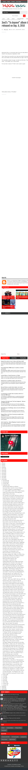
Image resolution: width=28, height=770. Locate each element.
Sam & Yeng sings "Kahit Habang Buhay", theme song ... (14, 595)
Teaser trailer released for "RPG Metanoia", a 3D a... (13, 662)
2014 (3, 473)
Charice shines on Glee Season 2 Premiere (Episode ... (14, 543)
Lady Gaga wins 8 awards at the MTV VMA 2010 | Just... (14, 589)
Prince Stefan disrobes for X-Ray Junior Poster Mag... (13, 649)
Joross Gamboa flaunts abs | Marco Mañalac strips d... (13, 608)
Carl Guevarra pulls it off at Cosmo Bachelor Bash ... (13, 611)
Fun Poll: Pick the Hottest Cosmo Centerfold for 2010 (13, 656)
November (5, 482)
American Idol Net (5, 736)
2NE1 (11, 29)
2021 (3, 463)
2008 (3, 687)
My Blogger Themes (20, 766)
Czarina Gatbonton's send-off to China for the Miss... (13, 499)
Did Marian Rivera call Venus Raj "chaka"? (11, 557)
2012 (3, 476)
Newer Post (3, 354)
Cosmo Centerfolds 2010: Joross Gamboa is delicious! (13, 670)
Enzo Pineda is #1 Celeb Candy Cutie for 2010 (12, 511)
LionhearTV (23, 736)
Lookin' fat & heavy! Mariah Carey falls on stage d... (13, 517)
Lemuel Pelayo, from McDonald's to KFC (11, 551)
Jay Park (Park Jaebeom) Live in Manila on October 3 (13, 555)
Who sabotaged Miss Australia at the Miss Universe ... (13, 630)
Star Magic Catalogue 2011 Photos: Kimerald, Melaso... (14, 567)
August (4, 674)
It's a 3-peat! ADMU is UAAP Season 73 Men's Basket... (14, 490)
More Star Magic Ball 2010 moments (10, 635)
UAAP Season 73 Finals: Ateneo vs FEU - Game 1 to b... (14, 536)
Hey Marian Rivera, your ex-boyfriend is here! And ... (13, 596)
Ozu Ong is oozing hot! (7, 577)
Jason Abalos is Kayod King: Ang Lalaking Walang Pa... (14, 571)
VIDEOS (23, 29)
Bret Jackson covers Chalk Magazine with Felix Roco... (14, 539)
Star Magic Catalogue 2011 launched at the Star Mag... (13, 642)
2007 (3, 689)
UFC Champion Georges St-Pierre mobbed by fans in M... (14, 532)
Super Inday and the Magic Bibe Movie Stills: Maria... (13, 540)
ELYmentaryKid (15, 736)
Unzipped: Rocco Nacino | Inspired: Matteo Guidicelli (13, 607)
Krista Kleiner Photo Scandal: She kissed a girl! (12, 576)
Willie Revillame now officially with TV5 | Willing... (12, 564)
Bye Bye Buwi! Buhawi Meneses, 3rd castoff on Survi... (14, 529)
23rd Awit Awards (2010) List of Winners (10, 486)
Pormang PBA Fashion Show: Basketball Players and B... (14, 513)
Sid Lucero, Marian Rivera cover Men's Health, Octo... (13, 507)
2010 (3, 479)
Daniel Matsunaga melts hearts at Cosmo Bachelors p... (14, 602)
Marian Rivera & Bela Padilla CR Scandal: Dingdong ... (13, 583)
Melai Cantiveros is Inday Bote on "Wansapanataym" (13, 659)
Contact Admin (10, 727)
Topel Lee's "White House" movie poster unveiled (12, 612)
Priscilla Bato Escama (7, 705)
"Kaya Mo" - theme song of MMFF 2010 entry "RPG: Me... (14, 579)
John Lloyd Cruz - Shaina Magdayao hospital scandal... (13, 617)
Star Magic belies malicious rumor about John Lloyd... (13, 592)
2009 (3, 686)
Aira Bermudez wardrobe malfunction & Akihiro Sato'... (13, 504)
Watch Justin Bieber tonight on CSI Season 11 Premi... (13, 533)
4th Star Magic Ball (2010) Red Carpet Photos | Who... (13, 645)
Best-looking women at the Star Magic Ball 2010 (12, 637)
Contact (13, 1)
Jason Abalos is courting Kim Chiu (9, 560)
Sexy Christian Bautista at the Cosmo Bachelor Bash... (13, 615)
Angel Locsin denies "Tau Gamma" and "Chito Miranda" (14, 527)
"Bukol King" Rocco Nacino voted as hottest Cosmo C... (14, 590)
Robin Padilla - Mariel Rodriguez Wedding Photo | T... (13, 568)
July (4, 676)
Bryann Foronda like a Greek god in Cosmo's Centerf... (13, 673)
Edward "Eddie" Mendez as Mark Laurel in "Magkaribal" (14, 542)
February (5, 683)
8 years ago (24, 703)
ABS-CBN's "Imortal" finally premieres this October (13, 530)
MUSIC (14, 29)
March (4, 681)
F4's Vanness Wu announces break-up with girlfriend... (13, 508)
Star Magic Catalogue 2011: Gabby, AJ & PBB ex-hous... (14, 554)
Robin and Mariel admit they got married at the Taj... (13, 545)
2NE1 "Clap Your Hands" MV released (10, 623)
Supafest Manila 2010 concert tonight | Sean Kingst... (13, 561)
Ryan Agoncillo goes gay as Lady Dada (10, 654)
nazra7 (4, 698)
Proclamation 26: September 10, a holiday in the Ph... (13, 668)
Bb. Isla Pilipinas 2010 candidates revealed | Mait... (13, 510)
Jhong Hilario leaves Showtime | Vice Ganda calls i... (13, 562)
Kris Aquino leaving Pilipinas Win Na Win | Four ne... (13, 505)
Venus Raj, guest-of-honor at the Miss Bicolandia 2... (13, 626)
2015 (3, 471)
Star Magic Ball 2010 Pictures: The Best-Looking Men (13, 639)
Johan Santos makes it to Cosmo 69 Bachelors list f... (13, 636)
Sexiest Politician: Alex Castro (9, 493)
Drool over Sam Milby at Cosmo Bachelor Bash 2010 (13, 605)
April (4, 680)
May (4, 679)
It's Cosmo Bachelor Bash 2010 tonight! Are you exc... (13, 621)
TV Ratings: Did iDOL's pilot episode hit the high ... (13, 632)
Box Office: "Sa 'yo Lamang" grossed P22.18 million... (13, 620)
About (8, 1)
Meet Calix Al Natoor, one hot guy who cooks (11, 552)
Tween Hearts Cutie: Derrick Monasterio (10, 538)
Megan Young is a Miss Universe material (11, 640)
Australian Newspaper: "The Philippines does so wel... (13, 671)
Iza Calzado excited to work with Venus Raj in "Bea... (13, 574)
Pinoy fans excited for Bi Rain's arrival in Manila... (12, 665)
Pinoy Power (4, 739)
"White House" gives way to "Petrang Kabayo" (12, 526)
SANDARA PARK (18, 29)
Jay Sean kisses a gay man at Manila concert (12, 633)
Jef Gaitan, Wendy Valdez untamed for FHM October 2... (14, 502)
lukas (4, 694)
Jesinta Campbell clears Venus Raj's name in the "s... (13, 586)
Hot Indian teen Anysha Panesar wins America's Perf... (13, 549)
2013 (3, 474)
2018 (3, 467)
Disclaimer (4, 730)
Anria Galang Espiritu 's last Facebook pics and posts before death (11, 703)
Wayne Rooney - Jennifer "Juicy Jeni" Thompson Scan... (14, 643)
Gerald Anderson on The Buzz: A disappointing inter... (13, 651)
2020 (3, 464)
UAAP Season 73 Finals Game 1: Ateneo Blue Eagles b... (14, 523)
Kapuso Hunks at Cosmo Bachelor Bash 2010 (12, 604)
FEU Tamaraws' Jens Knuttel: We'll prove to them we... (13, 495)
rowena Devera (6, 712)
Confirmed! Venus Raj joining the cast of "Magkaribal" (13, 648)
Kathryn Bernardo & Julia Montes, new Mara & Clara (13, 498)
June (4, 677)
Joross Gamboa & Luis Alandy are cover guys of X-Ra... (14, 585)
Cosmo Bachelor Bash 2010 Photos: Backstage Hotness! (14, 614)
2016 (3, 470)
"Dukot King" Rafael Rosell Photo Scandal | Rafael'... (13, 587)
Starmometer (12, 739)
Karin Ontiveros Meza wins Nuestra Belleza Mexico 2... (14, 520)
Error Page (18, 1)
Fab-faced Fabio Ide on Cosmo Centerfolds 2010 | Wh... (14, 661)
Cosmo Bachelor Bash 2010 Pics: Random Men (12, 599)
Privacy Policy (18, 727)
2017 (3, 468)
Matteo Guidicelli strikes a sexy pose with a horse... (13, 664)
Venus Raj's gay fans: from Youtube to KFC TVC (12, 573)
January (4, 684)
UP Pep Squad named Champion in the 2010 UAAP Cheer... (14, 593)
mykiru (4, 718)
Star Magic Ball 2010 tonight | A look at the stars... (13, 655)
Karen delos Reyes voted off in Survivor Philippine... (13, 488)
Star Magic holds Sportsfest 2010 (9, 518)
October (4, 483)
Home (4, 1)
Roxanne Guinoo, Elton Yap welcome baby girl (12, 580)
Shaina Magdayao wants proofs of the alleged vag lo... (13, 570)
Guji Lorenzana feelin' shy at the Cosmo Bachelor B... (13, 618)
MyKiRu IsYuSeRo (17, 764)
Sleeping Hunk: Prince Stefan (8, 658)
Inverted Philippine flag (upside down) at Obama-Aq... (13, 515)
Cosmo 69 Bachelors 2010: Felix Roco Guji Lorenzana (13, 646)
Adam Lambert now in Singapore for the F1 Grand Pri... (13, 524)
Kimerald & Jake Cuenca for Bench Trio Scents (12, 548)
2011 (3, 477)
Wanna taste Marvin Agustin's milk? (10, 558)
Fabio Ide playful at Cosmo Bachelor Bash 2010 (12, 610)
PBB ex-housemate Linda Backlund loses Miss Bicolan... (14, 624)
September (5, 485)
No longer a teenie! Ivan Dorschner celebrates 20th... (13, 546)
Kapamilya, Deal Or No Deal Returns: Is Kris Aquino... (13, 514)
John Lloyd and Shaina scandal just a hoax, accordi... (13, 582)
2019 (3, 465)
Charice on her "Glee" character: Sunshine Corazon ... (13, 629)
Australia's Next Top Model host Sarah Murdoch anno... (13, 496)
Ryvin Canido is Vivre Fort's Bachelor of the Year (12, 521)
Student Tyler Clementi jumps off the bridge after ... (13, 492)
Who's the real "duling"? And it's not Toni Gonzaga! (13, 535)
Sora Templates (11, 766)
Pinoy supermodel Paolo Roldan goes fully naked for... (13, 565)
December (5, 480)
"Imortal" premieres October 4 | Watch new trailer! (12, 501)
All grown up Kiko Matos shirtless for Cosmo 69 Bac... (13, 627)
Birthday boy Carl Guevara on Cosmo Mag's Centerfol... (14, 667)
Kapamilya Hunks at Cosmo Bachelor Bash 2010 (12, 601)
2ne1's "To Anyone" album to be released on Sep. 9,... (13, 652)
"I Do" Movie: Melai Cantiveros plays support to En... (13, 598)
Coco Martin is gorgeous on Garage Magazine (12, 489)
